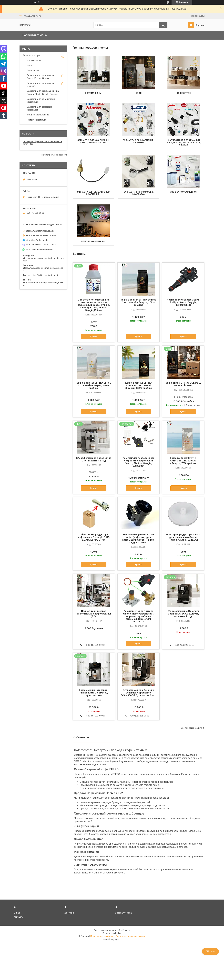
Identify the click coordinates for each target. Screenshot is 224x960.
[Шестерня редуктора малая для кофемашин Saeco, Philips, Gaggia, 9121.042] (183, 513)
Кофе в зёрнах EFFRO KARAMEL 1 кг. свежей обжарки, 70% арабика (183, 461)
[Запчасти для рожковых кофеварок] (138, 171)
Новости (28, 133)
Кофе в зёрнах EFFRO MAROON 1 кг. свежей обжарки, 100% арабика (138, 385)
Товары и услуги (32, 55)
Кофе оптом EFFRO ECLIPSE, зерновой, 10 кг (183, 384)
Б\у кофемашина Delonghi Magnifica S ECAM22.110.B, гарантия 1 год (183, 614)
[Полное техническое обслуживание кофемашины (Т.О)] (94, 590)
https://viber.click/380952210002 (41, 244)
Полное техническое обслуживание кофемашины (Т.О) (94, 614)
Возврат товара (123, 913)
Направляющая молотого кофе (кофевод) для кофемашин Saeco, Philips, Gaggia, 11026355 (138, 538)
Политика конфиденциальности (130, 936)
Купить (93, 336)
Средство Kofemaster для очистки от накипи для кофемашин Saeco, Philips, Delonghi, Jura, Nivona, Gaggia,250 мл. (94, 305)
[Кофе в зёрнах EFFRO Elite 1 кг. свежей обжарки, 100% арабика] (94, 362)
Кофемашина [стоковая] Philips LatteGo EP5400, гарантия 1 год (93, 693)
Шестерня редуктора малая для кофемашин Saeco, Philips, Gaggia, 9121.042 (183, 537)
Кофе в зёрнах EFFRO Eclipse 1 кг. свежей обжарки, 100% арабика (138, 302)
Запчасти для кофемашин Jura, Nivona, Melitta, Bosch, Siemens (184, 142)
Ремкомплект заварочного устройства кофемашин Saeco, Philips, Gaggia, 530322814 (138, 462)
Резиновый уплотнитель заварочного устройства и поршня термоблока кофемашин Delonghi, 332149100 (138, 616)
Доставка (69, 913)
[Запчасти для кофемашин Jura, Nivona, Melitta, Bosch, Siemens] (183, 119)
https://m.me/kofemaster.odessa (41, 235)
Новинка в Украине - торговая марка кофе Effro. (42, 142)
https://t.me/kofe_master (37, 240)
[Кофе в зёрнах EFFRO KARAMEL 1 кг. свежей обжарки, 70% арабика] (183, 437)
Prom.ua (126, 930)
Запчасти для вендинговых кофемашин (93, 193)
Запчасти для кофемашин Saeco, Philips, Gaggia (93, 141)
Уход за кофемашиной (183, 192)
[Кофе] (138, 72)
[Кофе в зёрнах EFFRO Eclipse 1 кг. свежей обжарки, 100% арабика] (138, 279)
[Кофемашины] (93, 72)
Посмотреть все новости (54, 155)
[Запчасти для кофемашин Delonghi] (138, 119)
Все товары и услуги (191, 728)
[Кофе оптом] (183, 72)
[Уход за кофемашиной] (183, 171)
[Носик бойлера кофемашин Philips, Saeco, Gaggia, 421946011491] (183, 279)
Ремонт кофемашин (93, 241)
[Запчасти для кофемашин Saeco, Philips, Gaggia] (93, 119)
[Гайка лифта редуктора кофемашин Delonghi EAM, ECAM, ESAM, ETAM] (94, 513)
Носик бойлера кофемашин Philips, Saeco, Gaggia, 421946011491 (183, 302)
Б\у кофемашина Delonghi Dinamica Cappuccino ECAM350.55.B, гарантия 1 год (138, 693)
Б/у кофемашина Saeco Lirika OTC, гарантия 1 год (93, 459)
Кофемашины (93, 93)
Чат (213, 951)
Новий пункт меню (34, 35)
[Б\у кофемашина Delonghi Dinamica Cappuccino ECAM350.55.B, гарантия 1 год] (138, 669)
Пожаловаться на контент (102, 936)
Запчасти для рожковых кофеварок (138, 193)
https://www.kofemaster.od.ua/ (40, 231)
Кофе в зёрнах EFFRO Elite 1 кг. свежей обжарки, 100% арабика (93, 385)
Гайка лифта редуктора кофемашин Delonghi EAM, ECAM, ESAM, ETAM (94, 537)
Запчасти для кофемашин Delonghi (138, 141)
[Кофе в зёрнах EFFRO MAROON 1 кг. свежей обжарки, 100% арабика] (138, 362)
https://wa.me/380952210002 (39, 249)
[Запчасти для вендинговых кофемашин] (93, 171)
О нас (17, 913)
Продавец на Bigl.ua (112, 933)
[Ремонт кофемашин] (93, 220)
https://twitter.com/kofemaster (46, 275)
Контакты (18, 917)
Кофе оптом (184, 93)
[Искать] (163, 25)
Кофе (138, 93)
